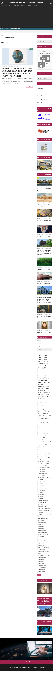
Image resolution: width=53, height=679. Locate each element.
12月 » (42, 67)
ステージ (11, 5)
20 (39, 63)
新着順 (2, 42)
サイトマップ (40, 95)
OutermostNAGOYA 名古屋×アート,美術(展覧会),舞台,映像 (26, 2)
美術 (6, 5)
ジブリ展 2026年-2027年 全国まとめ (44, 221)
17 (46, 60)
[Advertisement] (26, 16)
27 (39, 65)
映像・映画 (16, 5)
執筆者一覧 (39, 102)
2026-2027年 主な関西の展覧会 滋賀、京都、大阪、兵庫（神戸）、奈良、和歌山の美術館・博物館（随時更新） (44, 252)
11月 (12, 31)
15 (42, 60)
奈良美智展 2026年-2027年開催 (44, 332)
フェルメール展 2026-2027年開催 (44, 189)
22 (42, 63)
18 (47, 60)
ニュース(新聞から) (28, 5)
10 (46, 58)
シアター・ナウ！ (42, 5)
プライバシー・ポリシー (42, 99)
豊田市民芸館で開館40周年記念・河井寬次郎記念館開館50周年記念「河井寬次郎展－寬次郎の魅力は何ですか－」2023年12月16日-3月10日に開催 (17, 72)
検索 (38, 574)
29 (42, 65)
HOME (2, 5)
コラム (35, 5)
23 (44, 63)
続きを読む (30, 86)
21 (40, 63)
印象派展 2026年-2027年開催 (43, 283)
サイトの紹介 (40, 92)
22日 (16, 31)
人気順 (6, 42)
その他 (21, 5)
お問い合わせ (40, 88)
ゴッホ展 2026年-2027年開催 (43, 236)
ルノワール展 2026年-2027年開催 (44, 317)
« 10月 (39, 67)
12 (49, 58)
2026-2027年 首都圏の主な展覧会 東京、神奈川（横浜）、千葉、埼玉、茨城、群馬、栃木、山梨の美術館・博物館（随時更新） (44, 300)
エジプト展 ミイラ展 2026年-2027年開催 (43, 205)
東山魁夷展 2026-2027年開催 (43, 269)
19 (49, 60)
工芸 (32, 48)
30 (44, 65)
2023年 (8, 31)
